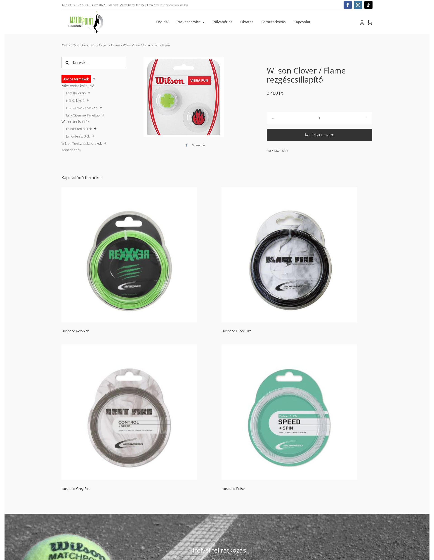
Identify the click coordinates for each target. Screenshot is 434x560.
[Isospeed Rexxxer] (136, 255)
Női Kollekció (75, 100)
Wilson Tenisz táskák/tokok (81, 143)
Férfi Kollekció (76, 93)
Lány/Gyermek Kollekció (83, 115)
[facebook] (348, 5)
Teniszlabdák (71, 150)
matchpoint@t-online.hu (172, 5)
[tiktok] (368, 5)
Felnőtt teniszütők (79, 129)
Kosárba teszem (319, 135)
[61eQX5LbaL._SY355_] (184, 97)
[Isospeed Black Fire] (297, 255)
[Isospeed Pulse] (297, 412)
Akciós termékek (76, 79)
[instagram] (358, 5)
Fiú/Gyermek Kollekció (81, 108)
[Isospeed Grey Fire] (136, 412)
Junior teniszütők (78, 136)
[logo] (85, 11)
